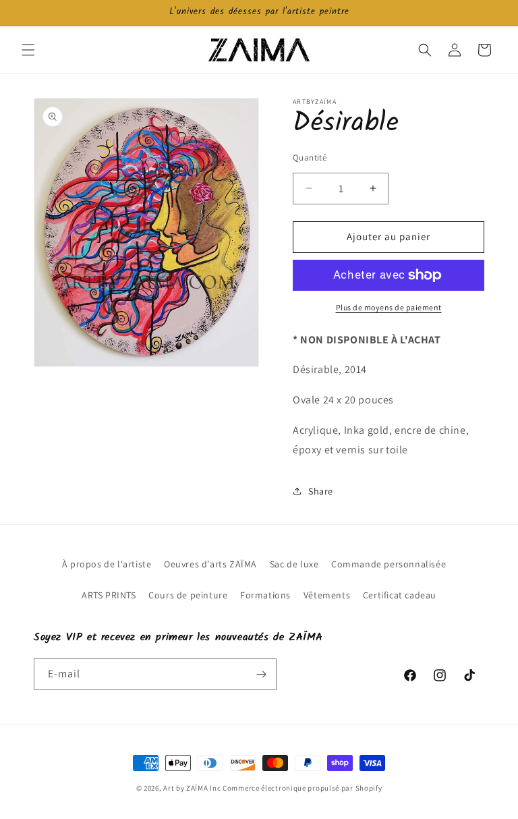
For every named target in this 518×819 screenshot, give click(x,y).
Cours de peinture (187, 595)
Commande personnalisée (388, 564)
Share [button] (320, 491)
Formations (265, 595)
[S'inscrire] (261, 674)
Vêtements (327, 595)
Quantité (309, 157)
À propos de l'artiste (107, 564)
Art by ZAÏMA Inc (192, 788)
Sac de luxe (294, 564)
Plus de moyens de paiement (389, 307)
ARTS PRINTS (109, 595)
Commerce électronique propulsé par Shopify (302, 788)
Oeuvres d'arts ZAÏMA (210, 564)
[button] (28, 50)
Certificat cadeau (399, 595)
